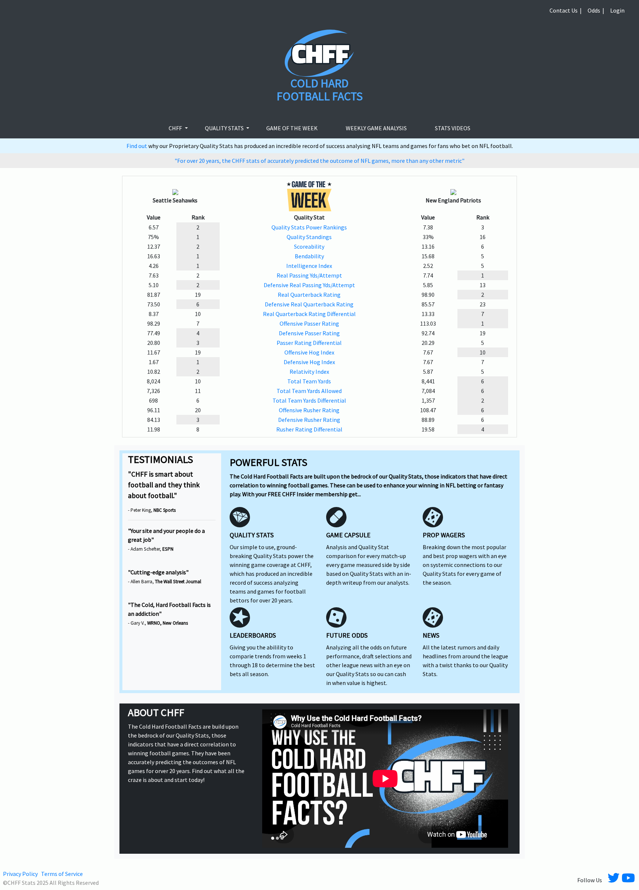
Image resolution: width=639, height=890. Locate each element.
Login (617, 10)
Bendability (309, 256)
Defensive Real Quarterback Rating (309, 304)
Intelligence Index (309, 265)
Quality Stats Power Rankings (309, 227)
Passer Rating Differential (309, 342)
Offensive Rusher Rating (309, 410)
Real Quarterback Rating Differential (309, 314)
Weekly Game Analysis (376, 128)
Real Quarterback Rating (309, 294)
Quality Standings (309, 237)
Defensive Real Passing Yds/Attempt (309, 285)
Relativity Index (309, 371)
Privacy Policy (20, 873)
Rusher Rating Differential (309, 429)
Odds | (596, 10)
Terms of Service (62, 873)
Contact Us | (566, 10)
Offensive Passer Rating (309, 323)
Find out (137, 146)
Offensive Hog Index (309, 352)
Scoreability (309, 246)
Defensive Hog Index (309, 362)
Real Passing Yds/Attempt (309, 275)
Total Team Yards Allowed (309, 390)
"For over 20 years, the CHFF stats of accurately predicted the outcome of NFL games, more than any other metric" (319, 160)
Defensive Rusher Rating (309, 419)
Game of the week (292, 128)
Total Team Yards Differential (309, 400)
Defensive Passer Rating (309, 333)
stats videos (452, 128)
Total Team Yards (309, 381)
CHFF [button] (176, 128)
